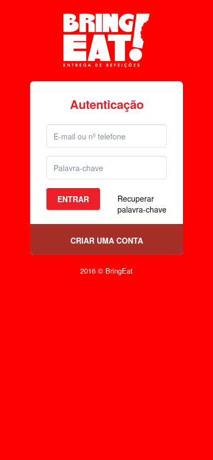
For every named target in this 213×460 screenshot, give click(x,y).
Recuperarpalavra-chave (142, 204)
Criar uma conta (106, 240)
